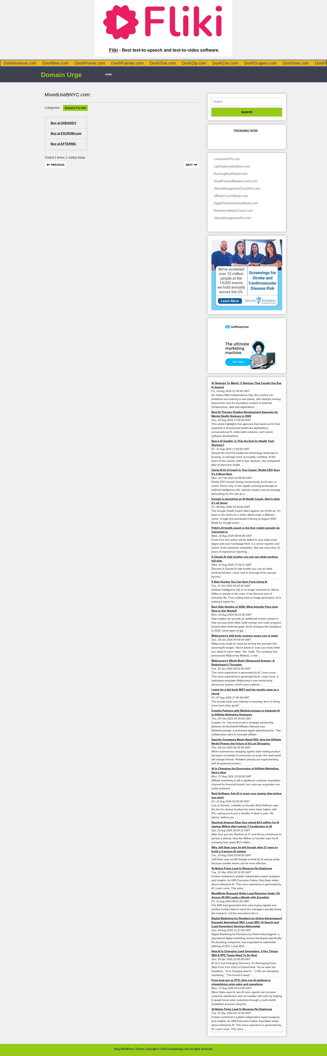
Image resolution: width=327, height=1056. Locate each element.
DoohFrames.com (127, 63)
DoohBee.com (55, 63)
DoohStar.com (163, 63)
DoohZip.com (194, 63)
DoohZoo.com (225, 63)
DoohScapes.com (260, 63)
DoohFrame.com (90, 63)
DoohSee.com (296, 63)
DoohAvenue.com (20, 63)
